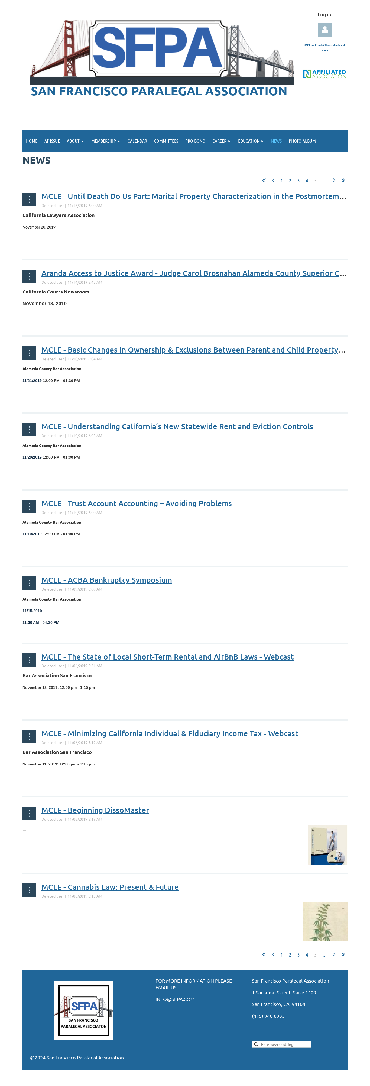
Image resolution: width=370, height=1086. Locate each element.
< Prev (273, 180)
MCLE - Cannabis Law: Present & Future (110, 886)
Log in (325, 30)
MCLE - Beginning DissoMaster (95, 809)
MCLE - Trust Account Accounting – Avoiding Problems (136, 503)
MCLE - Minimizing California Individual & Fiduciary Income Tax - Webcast (169, 733)
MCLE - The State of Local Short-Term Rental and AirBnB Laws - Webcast (167, 656)
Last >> (343, 180)
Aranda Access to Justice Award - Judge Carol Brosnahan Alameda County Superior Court (198, 273)
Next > (334, 180)
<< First (264, 180)
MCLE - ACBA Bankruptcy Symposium (106, 579)
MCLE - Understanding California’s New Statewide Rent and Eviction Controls (177, 426)
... (325, 180)
